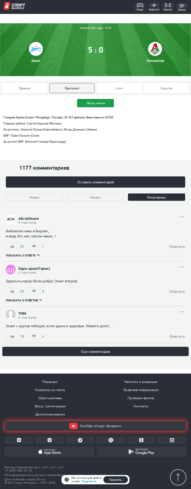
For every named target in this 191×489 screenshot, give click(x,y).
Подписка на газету (50, 390)
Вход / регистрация (50, 406)
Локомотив (155, 60)
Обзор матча (95, 103)
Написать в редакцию (141, 382)
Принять (115, 480)
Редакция (50, 382)
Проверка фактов (141, 398)
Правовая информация (140, 390)
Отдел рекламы (50, 398)
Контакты (141, 406)
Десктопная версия (50, 414)
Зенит (36, 60)
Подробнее (89, 481)
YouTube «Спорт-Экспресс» (100, 426)
